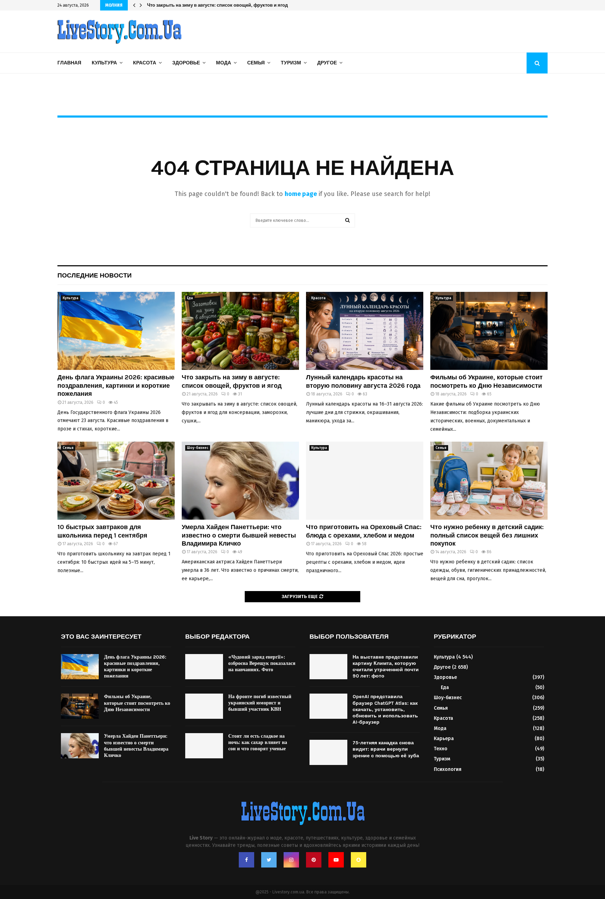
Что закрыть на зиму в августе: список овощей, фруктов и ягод (231, 381)
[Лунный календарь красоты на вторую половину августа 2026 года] (364, 331)
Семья (256, 63)
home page (301, 194)
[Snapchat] (358, 860)
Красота (144, 63)
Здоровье (186, 63)
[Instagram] (291, 860)
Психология (447, 769)
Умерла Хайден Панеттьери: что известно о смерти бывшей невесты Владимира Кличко (239, 535)
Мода (223, 63)
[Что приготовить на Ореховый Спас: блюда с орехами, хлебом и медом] (364, 481)
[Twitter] (269, 860)
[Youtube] (336, 860)
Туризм (291, 63)
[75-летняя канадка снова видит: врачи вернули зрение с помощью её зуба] (328, 752)
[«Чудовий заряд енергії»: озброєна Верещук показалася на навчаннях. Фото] (204, 666)
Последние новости (94, 275)
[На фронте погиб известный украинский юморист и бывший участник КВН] (204, 706)
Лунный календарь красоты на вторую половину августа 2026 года (222, 5)
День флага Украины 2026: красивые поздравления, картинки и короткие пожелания (115, 385)
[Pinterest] (313, 860)
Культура (104, 63)
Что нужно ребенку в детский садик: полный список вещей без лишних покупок (487, 535)
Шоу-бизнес (197, 448)
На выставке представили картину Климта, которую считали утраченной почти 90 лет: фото (386, 666)
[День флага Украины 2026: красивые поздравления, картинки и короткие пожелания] (116, 331)
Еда (190, 298)
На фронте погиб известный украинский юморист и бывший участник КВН (259, 703)
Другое (327, 63)
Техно (440, 749)
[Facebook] (246, 860)
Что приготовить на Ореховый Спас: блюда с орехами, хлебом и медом (364, 531)
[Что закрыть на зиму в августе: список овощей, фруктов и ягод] (240, 331)
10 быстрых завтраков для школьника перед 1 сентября (102, 531)
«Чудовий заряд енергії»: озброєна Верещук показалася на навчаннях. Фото (261, 663)
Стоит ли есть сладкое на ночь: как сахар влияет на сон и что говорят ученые (257, 742)
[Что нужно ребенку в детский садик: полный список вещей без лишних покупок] (489, 481)
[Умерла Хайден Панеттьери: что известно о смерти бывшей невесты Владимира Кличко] (240, 481)
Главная (69, 63)
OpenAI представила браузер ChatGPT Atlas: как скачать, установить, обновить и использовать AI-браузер (385, 709)
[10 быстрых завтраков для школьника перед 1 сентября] (116, 481)
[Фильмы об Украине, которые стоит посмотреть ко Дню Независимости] (489, 331)
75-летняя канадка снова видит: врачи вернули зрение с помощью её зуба (386, 749)
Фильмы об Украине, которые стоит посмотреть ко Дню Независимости (486, 381)
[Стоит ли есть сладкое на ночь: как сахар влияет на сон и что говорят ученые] (204, 745)
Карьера (444, 739)
